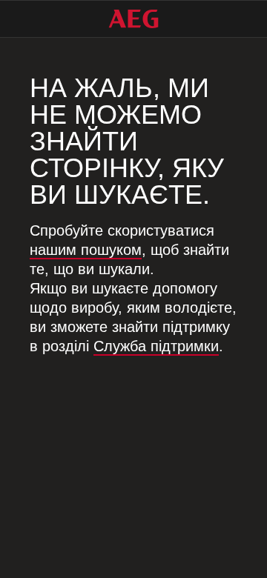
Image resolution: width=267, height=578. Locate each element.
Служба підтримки (156, 346)
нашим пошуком (86, 250)
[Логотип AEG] (133, 19)
